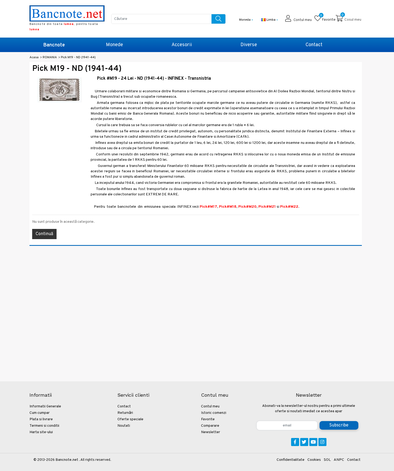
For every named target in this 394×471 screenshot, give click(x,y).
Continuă (44, 234)
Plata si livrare (41, 419)
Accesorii (182, 45)
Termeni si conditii (44, 425)
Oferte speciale (130, 419)
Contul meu (210, 406)
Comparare (210, 425)
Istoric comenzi (213, 413)
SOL (327, 460)
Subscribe (338, 425)
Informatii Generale (45, 406)
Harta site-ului (41, 432)
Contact (314, 45)
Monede (114, 45)
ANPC (339, 460)
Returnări (125, 413)
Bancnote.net (66, 460)
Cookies (314, 460)
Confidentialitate (290, 460)
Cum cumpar (39, 413)
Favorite (208, 419)
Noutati (123, 425)
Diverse (248, 45)
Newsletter (210, 432)
